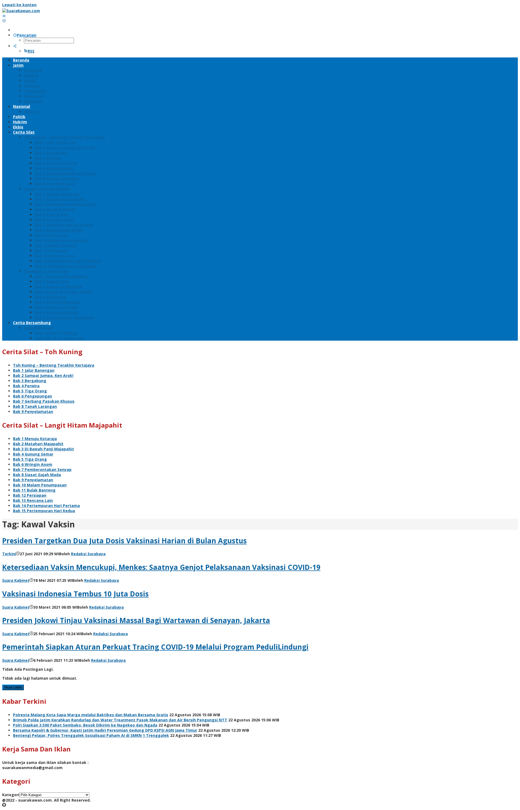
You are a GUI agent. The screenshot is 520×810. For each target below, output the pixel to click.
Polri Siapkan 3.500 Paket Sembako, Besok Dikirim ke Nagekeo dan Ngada (85, 725)
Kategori (10, 794)
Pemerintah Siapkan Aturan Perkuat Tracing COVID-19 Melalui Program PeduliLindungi (155, 647)
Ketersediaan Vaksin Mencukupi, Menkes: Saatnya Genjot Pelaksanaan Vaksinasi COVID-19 (161, 567)
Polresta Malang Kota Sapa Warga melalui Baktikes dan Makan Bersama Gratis (90, 714)
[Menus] (4, 15)
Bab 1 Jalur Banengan (33, 370)
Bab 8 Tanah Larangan (35, 406)
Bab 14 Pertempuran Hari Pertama (46, 505)
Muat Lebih (13, 687)
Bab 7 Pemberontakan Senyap (42, 469)
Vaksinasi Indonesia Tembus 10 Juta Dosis (75, 594)
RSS (31, 51)
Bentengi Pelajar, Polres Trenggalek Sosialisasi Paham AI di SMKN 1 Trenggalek (91, 735)
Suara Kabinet (16, 580)
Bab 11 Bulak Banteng (34, 490)
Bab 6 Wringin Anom (32, 464)
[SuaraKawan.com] (21, 10)
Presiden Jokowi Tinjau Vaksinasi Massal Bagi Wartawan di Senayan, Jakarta (136, 620)
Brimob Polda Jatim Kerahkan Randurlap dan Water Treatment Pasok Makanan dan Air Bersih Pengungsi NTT (120, 719)
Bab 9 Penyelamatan (33, 411)
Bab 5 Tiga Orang (30, 390)
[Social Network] (15, 46)
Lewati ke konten (19, 4)
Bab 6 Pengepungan (32, 396)
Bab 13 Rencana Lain (33, 500)
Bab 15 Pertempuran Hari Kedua (44, 510)
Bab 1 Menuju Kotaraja (35, 438)
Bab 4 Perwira (26, 385)
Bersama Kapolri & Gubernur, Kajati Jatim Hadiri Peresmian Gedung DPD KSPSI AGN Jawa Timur (105, 730)
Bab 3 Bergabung (29, 380)
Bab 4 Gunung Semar (33, 454)
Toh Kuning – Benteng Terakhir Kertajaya (53, 365)
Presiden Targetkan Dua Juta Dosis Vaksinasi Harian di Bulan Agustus (124, 541)
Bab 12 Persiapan (29, 495)
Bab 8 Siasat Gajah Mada (37, 474)
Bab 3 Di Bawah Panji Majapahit (43, 448)
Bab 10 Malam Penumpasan (40, 485)
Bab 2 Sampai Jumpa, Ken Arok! (43, 375)
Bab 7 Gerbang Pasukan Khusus (43, 401)
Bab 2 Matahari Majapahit (38, 443)
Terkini (9, 553)
